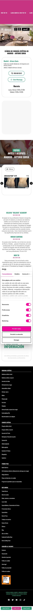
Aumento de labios (6, 381)
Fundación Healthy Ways (7, 537)
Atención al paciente (6, 557)
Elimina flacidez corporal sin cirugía (10, 409)
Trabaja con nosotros (6, 519)
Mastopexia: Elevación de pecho (9, 437)
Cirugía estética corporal (7, 430)
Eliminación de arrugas (7, 385)
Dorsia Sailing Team (6, 540)
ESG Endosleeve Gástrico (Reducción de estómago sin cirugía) (15, 471)
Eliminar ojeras (5, 392)
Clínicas (3, 526)
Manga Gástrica (5, 474)
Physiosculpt (4, 399)
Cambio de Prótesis (6, 451)
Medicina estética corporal (8, 378)
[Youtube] (16, 600)
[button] (3, 38)
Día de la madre (5, 495)
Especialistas (4, 512)
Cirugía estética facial (6, 426)
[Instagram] (20, 600)
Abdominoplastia (5, 444)
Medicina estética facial (7, 374)
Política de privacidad (6, 568)
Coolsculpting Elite (6, 413)
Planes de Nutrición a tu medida (9, 478)
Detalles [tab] (17, 274)
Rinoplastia (4, 454)
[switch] (28, 309)
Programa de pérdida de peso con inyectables (12, 481)
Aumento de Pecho (6, 433)
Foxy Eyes (4, 402)
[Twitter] (12, 600)
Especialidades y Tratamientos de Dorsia (10, 505)
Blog (3, 530)
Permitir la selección (16, 334)
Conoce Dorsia (5, 523)
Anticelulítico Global (6, 388)
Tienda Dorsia (5, 491)
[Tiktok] (24, 600)
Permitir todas (16, 328)
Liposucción (4, 440)
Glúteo (3, 395)
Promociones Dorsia (6, 509)
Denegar (16, 340)
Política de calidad (6, 561)
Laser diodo (4, 502)
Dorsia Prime (5, 516)
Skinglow (4, 406)
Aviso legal (4, 564)
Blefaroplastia (5, 447)
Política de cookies (6, 571)
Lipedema (4, 458)
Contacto (4, 550)
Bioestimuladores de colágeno (8, 416)
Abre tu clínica (5, 533)
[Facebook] (9, 600)
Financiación (4, 554)
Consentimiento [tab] (7, 274)
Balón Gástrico (5, 467)
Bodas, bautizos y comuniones (8, 498)
